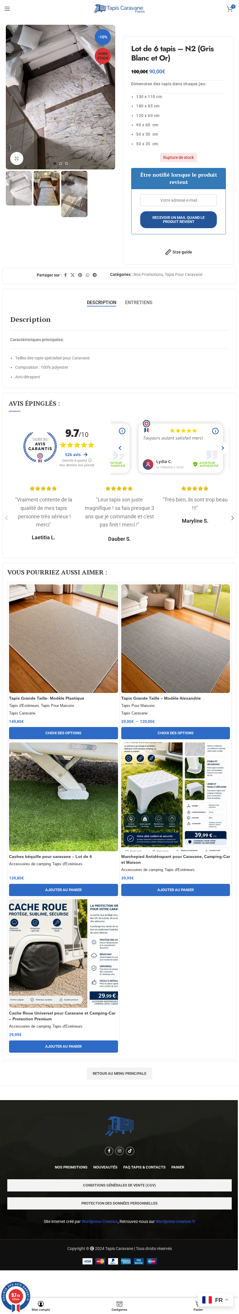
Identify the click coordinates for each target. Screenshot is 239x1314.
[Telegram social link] (95, 275)
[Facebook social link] (65, 275)
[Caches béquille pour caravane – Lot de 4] (63, 796)
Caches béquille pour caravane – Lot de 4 (50, 856)
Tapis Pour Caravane (183, 274)
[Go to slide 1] (54, 163)
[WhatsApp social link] (87, 275)
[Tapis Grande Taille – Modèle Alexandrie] (175, 638)
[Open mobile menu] (7, 9)
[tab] (101, 303)
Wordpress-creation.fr (175, 1221)
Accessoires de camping (30, 864)
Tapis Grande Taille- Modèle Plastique (46, 698)
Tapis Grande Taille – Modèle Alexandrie (161, 698)
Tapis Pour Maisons (57, 705)
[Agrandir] (16, 158)
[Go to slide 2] (60, 163)
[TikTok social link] (130, 1151)
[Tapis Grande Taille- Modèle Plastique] (63, 638)
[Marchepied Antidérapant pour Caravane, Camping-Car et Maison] (175, 796)
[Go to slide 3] (66, 163)
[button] (11, 97)
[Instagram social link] (119, 1151)
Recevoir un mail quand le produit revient (178, 219)
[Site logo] (120, 8)
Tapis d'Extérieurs (24, 705)
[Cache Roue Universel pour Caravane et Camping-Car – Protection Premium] (63, 953)
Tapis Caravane (22, 713)
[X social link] (72, 275)
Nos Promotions (148, 274)
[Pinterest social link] (80, 275)
